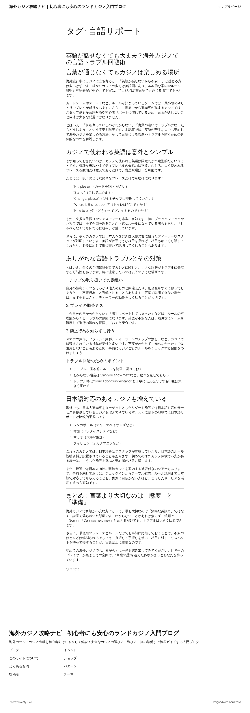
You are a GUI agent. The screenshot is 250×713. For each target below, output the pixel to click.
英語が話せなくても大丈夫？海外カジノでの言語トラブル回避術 (122, 58)
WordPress (235, 702)
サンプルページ (229, 6)
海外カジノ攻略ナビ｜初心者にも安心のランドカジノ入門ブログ (67, 6)
